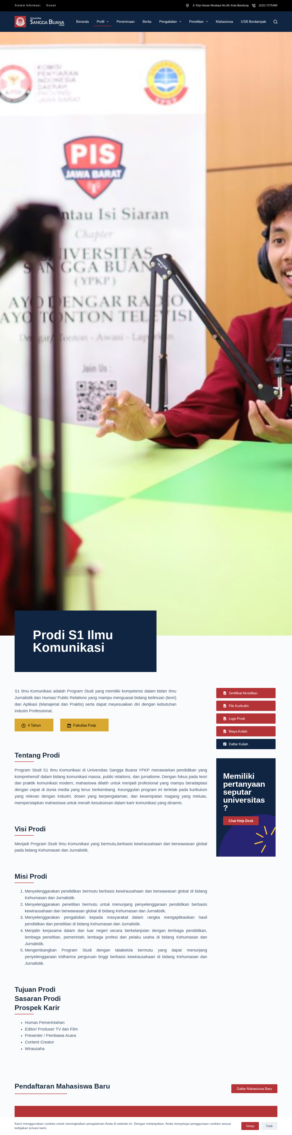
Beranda (82, 21)
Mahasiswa (224, 21)
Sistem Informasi (28, 5)
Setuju (250, 1126)
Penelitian (196, 21)
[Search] (275, 22)
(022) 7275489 (268, 5)
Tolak (269, 1126)
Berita (147, 21)
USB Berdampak (253, 21)
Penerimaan (126, 21)
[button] (246, 706)
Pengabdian (168, 21)
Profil (100, 21)
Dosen (51, 5)
